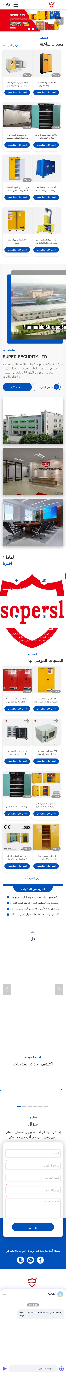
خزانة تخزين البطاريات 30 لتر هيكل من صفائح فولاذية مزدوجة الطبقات (17, 84)
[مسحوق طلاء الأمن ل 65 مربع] (8, 905)
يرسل (33, 1227)
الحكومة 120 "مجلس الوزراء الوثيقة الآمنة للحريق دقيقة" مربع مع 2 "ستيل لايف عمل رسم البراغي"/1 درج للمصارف (34, 899)
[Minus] (5, 1294)
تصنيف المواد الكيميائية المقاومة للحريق (46, 84)
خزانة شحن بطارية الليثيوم (17, 807)
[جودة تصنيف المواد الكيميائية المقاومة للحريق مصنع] (46, 63)
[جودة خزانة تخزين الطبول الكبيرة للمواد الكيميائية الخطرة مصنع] (46, 785)
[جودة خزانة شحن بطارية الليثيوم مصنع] (17, 785)
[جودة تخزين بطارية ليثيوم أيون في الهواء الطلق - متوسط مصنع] (17, 116)
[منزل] (33, 1286)
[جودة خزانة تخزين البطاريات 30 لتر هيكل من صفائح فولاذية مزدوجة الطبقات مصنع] (17, 63)
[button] (37, 29)
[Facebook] (41, 1260)
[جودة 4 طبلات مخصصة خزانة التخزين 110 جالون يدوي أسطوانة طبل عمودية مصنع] (46, 837)
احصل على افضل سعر (46, 92)
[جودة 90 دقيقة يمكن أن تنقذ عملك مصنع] (17, 221)
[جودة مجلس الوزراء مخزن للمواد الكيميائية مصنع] (33, 30)
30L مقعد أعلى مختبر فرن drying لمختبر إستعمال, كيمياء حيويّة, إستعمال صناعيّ (46, 753)
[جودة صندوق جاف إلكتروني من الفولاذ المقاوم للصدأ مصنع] (17, 732)
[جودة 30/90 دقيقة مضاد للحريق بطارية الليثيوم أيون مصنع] (46, 116)
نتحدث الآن (17, 387)
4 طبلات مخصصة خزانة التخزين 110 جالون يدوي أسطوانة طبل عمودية (46, 858)
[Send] (4, 1368)
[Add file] (61, 1368)
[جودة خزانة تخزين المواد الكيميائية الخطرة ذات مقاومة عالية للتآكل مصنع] (17, 168)
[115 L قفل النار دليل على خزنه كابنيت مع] (8, 916)
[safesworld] (21, 1260)
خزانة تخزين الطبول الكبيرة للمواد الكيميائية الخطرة (46, 805)
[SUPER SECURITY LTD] (52, 5)
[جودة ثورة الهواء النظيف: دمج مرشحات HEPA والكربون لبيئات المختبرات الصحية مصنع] (46, 221)
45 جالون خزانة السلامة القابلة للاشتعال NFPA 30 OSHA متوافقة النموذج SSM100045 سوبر (46, 700)
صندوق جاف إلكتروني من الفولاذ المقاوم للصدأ (17, 752)
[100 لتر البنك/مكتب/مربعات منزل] (8, 911)
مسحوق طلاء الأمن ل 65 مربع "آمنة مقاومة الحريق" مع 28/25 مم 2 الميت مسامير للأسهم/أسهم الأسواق (34, 905)
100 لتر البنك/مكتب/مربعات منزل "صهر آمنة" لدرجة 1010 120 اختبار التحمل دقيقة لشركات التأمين (34, 911)
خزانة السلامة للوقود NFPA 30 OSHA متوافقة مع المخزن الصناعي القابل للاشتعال (17, 700)
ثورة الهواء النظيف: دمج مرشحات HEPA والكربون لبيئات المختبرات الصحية (46, 241)
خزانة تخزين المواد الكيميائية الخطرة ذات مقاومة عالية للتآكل (17, 189)
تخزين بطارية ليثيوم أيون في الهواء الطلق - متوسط (17, 136)
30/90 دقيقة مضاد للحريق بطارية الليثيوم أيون (46, 136)
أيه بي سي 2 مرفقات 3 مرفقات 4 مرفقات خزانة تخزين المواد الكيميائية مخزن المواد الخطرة (46, 189)
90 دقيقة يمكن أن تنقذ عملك (17, 241)
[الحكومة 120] (8, 899)
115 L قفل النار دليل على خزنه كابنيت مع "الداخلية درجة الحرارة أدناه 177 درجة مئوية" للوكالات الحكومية (34, 917)
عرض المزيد (11, 45)
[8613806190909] (31, 1260)
